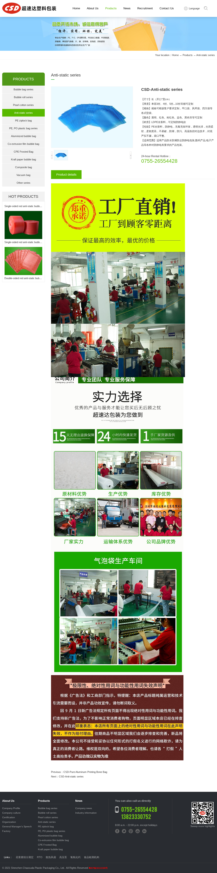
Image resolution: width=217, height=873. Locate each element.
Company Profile (11, 808)
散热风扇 (51, 857)
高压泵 (63, 857)
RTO (39, 857)
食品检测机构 (91, 857)
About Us (92, 8)
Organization (9, 822)
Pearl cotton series (23, 105)
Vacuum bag (23, 175)
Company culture (11, 812)
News (127, 8)
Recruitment (145, 8)
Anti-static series (205, 55)
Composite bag (23, 167)
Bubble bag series (23, 89)
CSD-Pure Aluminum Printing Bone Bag (85, 771)
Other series (23, 182)
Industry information (86, 812)
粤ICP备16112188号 (98, 868)
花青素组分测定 (25, 857)
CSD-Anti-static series (71, 776)
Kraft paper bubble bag (23, 159)
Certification (8, 817)
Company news (83, 808)
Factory (6, 831)
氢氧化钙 (75, 857)
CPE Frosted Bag (23, 151)
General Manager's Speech (17, 826)
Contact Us (167, 8)
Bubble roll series (23, 97)
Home (76, 8)
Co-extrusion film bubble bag (23, 143)
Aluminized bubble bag (23, 136)
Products (111, 8)
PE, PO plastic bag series (23, 128)
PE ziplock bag (23, 120)
